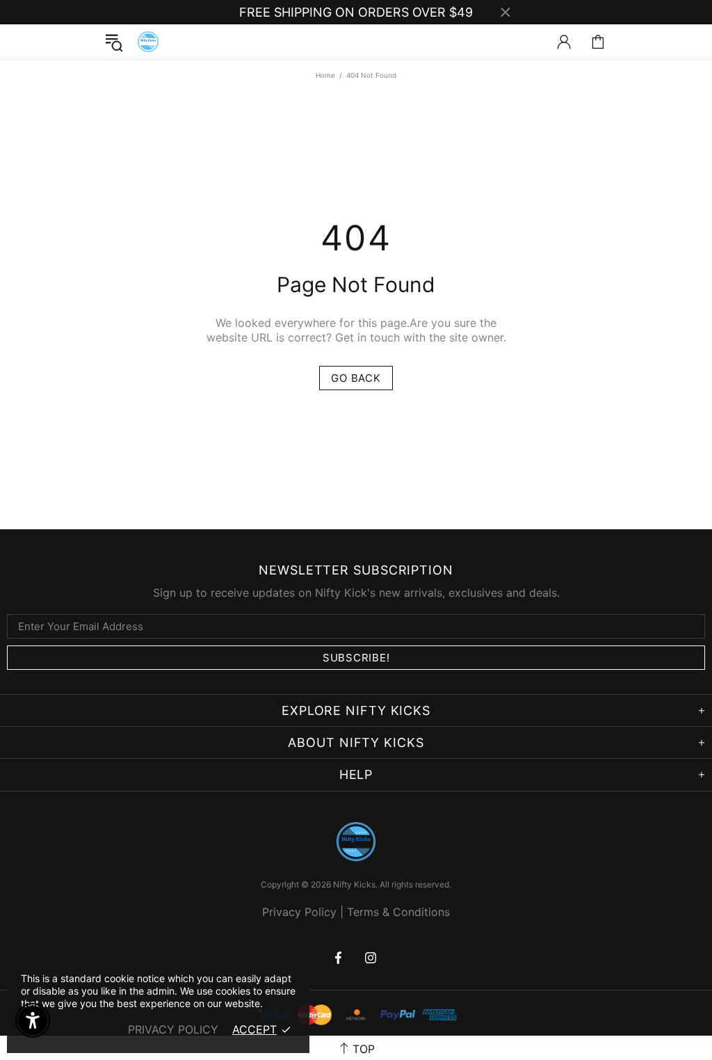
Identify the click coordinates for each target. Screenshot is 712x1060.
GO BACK (355, 378)
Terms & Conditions (398, 912)
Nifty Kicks (148, 42)
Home (325, 75)
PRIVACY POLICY (173, 1029)
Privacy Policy (299, 912)
